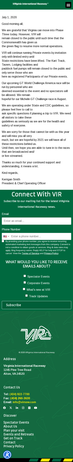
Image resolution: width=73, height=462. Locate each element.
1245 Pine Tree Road (17, 369)
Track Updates (38, 296)
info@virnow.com (24, 402)
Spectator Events (38, 276)
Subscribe (13, 305)
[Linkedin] (16, 408)
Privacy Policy (51, 253)
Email (5, 213)
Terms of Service (30, 253)
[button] (68, 5)
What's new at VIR (38, 289)
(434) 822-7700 (19, 394)
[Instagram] (23, 408)
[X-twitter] (10, 408)
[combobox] (6, 236)
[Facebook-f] (4, 408)
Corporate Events (38, 283)
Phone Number (11, 229)
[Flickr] (29, 408)
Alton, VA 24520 (14, 373)
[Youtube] (35, 408)
